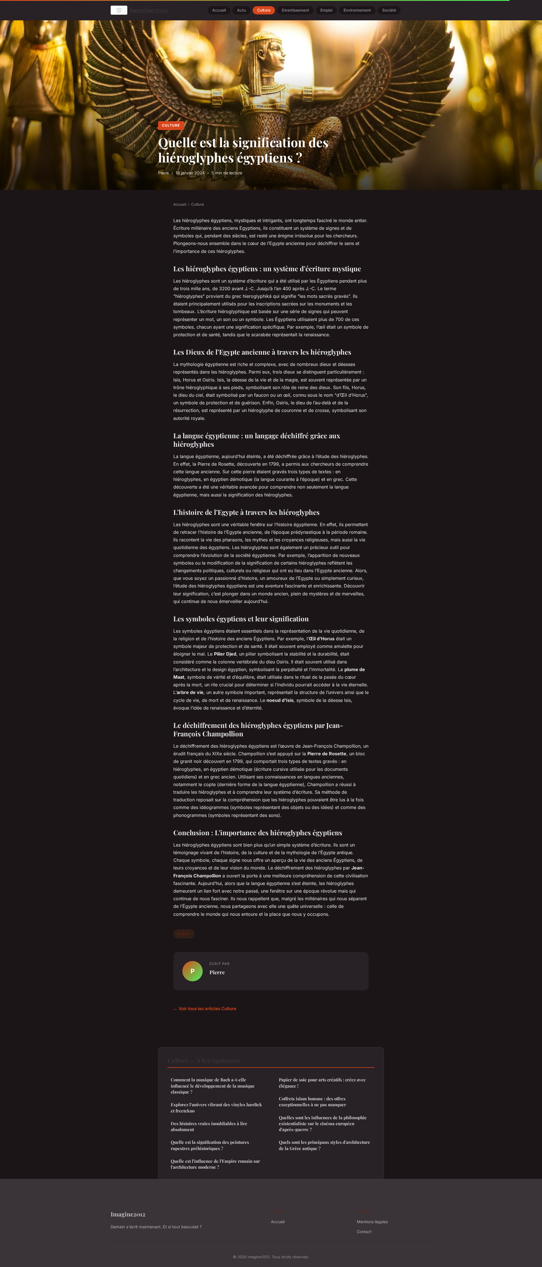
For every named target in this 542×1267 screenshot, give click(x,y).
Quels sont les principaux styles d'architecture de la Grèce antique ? (324, 1145)
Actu (241, 10)
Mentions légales (372, 1221)
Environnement (357, 10)
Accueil (219, 10)
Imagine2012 (149, 10)
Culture (263, 10)
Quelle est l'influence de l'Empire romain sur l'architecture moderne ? (215, 1164)
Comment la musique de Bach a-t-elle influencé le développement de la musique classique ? (213, 1086)
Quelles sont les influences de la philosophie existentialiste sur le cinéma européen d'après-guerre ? (323, 1124)
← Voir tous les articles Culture (204, 1008)
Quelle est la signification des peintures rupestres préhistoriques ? (210, 1145)
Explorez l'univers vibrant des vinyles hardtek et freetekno (216, 1107)
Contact (364, 1231)
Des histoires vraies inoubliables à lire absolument (209, 1126)
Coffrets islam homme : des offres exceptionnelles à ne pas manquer (312, 1101)
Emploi (326, 10)
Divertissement (295, 10)
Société (389, 10)
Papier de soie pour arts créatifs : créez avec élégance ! (322, 1082)
